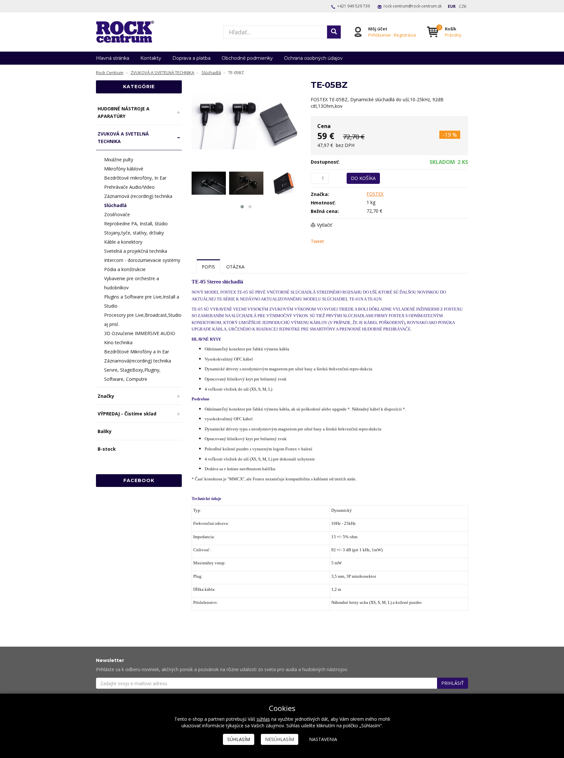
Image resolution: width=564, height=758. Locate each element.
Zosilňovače (117, 214)
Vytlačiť (324, 225)
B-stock (107, 449)
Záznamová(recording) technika (137, 361)
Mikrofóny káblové (123, 169)
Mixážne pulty (118, 159)
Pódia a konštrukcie (125, 269)
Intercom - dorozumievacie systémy (142, 260)
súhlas (263, 719)
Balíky (105, 431)
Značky (106, 396)
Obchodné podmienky (247, 58)
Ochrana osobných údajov (313, 58)
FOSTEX (375, 194)
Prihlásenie (379, 35)
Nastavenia (323, 739)
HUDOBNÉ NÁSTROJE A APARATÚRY (123, 112)
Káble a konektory (123, 242)
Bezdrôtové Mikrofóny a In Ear (136, 351)
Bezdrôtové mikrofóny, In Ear (135, 178)
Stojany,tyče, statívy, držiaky (134, 233)
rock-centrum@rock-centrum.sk (413, 6)
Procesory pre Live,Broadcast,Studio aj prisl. (142, 319)
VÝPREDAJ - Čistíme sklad (127, 414)
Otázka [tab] (235, 267)
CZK (462, 6)
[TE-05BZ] (246, 121)
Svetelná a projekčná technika (135, 251)
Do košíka (363, 178)
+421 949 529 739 (353, 6)
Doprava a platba (191, 58)
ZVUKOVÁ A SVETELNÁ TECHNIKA (123, 137)
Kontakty (150, 58)
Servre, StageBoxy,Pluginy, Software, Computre (132, 374)
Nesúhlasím (279, 739)
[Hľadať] (334, 32)
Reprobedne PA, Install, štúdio (136, 223)
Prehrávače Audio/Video (129, 187)
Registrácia (405, 35)
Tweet (317, 241)
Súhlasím (238, 739)
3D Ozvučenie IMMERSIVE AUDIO (139, 333)
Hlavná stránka (112, 58)
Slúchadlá (115, 205)
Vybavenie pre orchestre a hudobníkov (131, 283)
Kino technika (118, 342)
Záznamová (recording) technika (138, 196)
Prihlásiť (452, 683)
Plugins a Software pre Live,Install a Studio (141, 301)
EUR (452, 6)
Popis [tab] (208, 267)
